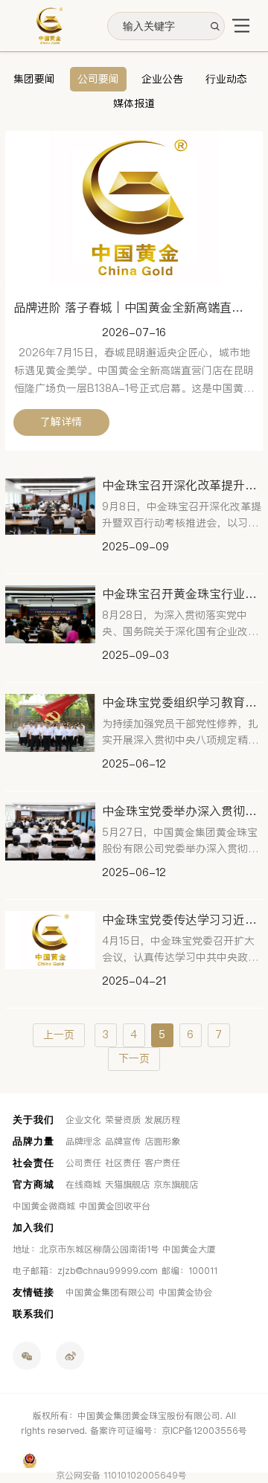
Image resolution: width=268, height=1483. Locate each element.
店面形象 (162, 1141)
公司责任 (83, 1163)
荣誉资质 (123, 1120)
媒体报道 (134, 103)
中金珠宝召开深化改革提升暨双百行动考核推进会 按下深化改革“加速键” (182, 485)
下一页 (134, 1058)
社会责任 (33, 1162)
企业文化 (83, 1120)
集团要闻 (34, 79)
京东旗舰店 (175, 1185)
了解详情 (61, 422)
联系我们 (33, 1313)
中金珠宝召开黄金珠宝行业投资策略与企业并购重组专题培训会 (182, 594)
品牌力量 (33, 1141)
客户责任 (162, 1163)
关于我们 (33, 1119)
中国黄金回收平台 (114, 1206)
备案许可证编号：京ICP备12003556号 (168, 1431)
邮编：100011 (189, 1271)
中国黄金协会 (185, 1292)
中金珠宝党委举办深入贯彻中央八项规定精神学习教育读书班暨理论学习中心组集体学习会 (182, 811)
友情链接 (33, 1292)
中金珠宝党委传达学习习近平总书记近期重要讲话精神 (182, 920)
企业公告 (162, 79)
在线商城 (83, 1185)
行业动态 (226, 79)
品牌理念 (83, 1141)
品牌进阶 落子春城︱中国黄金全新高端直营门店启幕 (134, 307)
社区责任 (123, 1163)
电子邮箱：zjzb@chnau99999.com (85, 1271)
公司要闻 (98, 79)
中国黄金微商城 (44, 1206)
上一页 (58, 1035)
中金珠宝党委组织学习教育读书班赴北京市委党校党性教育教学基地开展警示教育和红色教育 (182, 702)
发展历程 (162, 1120)
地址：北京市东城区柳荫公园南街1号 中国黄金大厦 (114, 1249)
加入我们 (33, 1227)
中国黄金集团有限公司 (110, 1292)
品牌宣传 (123, 1141)
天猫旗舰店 (127, 1185)
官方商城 (33, 1184)
